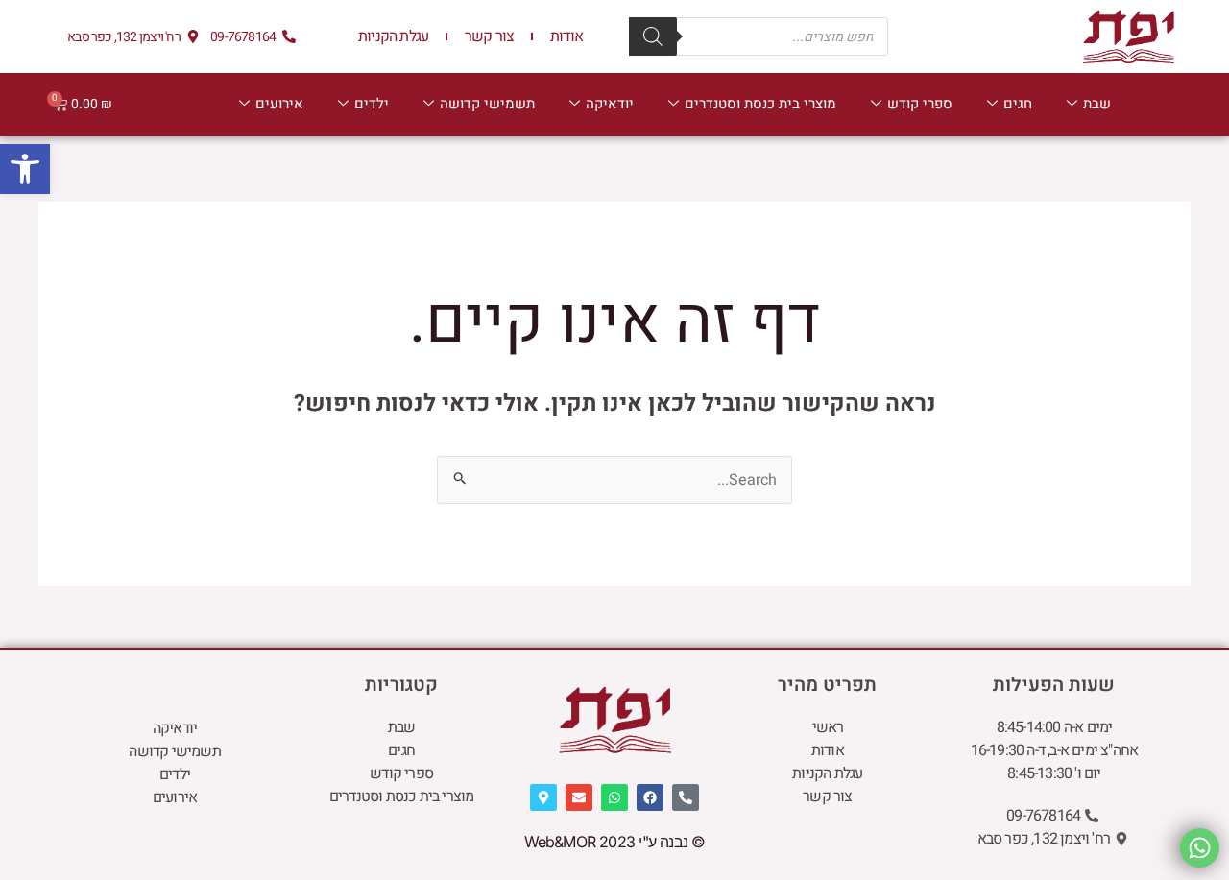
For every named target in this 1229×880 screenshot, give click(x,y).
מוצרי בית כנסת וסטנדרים (760, 103)
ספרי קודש (919, 103)
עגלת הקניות (393, 36)
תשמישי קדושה (487, 103)
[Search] (653, 36)
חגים (1017, 103)
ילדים (371, 103)
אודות (566, 36)
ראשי (828, 727)
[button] (25, 169)
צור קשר (489, 36)
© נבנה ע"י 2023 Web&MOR (615, 841)
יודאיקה (610, 103)
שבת (1097, 103)
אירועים (279, 103)
